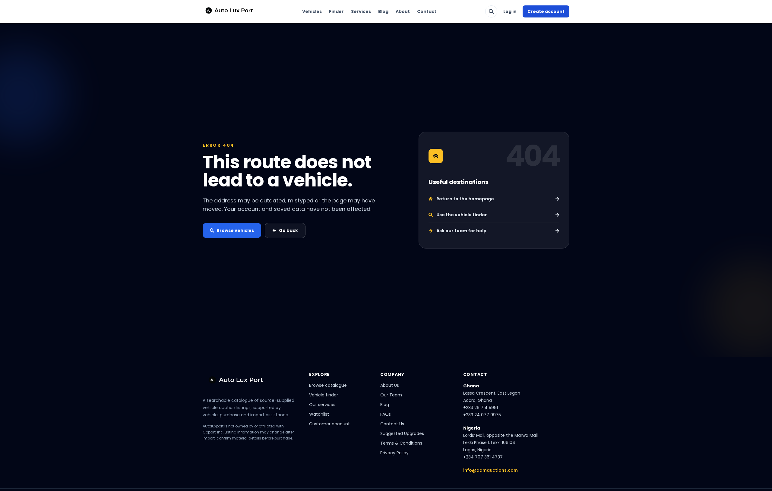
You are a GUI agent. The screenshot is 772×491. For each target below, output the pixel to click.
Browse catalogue (328, 385)
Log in (510, 11)
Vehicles (312, 11)
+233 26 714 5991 (480, 408)
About (403, 11)
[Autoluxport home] (226, 11)
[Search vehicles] (491, 11)
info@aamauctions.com (490, 470)
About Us (389, 385)
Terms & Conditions (401, 443)
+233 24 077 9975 (482, 415)
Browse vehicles (235, 230)
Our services (322, 405)
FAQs (385, 414)
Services (361, 11)
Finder (336, 11)
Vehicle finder (323, 395)
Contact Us (392, 424)
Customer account (329, 424)
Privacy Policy (394, 453)
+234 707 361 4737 (483, 457)
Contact (426, 11)
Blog (383, 11)
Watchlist (319, 414)
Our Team (391, 395)
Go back (288, 230)
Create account (546, 11)
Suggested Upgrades (402, 433)
